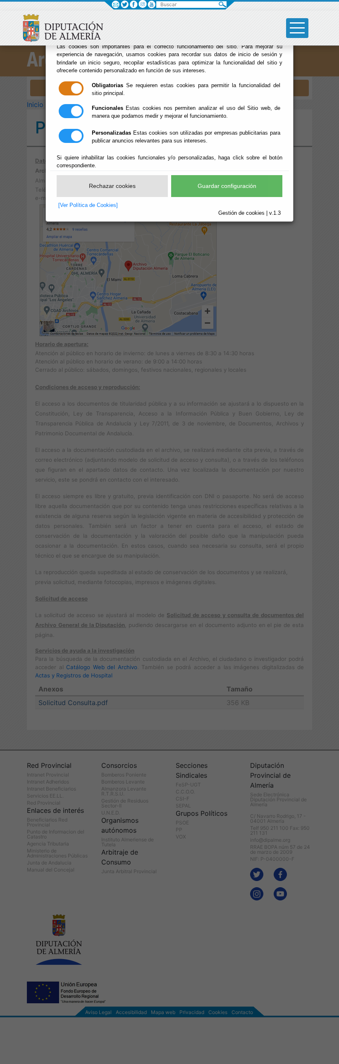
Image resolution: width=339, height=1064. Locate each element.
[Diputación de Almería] (65, 27)
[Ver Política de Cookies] (88, 205)
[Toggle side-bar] (297, 28)
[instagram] (142, 4)
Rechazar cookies (112, 186)
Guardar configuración (227, 186)
